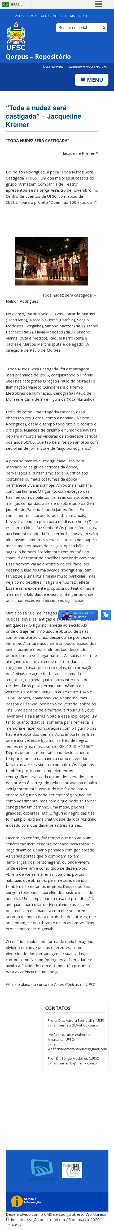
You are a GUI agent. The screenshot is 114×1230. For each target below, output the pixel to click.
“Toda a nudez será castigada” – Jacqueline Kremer (43, 116)
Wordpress (96, 1214)
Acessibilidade (26, 16)
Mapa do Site (80, 16)
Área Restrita (53, 67)
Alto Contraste (54, 16)
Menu (94, 79)
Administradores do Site (88, 67)
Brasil (16, 4)
